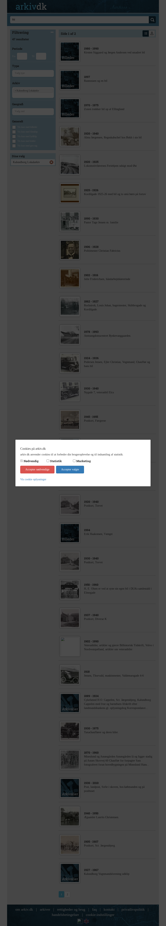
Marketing (83, 461)
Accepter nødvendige (37, 469)
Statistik (56, 461)
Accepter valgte (70, 469)
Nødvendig (31, 461)
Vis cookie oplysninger (33, 479)
